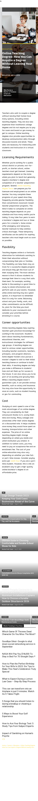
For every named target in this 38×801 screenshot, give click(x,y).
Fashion (5, 537)
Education (7, 49)
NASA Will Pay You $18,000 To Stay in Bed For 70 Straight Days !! (18, 655)
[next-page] (4, 739)
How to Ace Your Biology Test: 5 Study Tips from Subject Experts (18, 724)
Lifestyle (5, 516)
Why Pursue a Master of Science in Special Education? (10, 92)
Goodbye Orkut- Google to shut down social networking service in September (18, 644)
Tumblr (22, 791)
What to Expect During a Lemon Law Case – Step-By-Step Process (19, 680)
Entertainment (7, 570)
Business (5, 617)
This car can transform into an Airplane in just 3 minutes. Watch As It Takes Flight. (18, 691)
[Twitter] (5, 794)
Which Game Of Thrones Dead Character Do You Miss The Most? (18, 632)
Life (34, 516)
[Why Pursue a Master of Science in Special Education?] (10, 82)
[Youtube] (15, 794)
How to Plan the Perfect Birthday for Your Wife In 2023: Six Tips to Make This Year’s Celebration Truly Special (19, 667)
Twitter (10, 794)
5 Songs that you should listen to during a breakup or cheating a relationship (18, 704)
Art (4, 492)
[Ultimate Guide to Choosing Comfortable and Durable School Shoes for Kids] (19, 537)
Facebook (11, 791)
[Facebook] (5, 790)
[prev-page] (3, 739)
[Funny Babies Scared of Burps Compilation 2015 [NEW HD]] (19, 565)
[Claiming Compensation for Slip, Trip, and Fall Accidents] (15, 515)
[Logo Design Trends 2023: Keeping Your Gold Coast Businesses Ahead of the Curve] (19, 492)
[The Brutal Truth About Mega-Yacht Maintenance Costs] (15, 615)
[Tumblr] (17, 790)
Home (4, 745)
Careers (9, 745)
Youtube (20, 794)
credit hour (15, 461)
